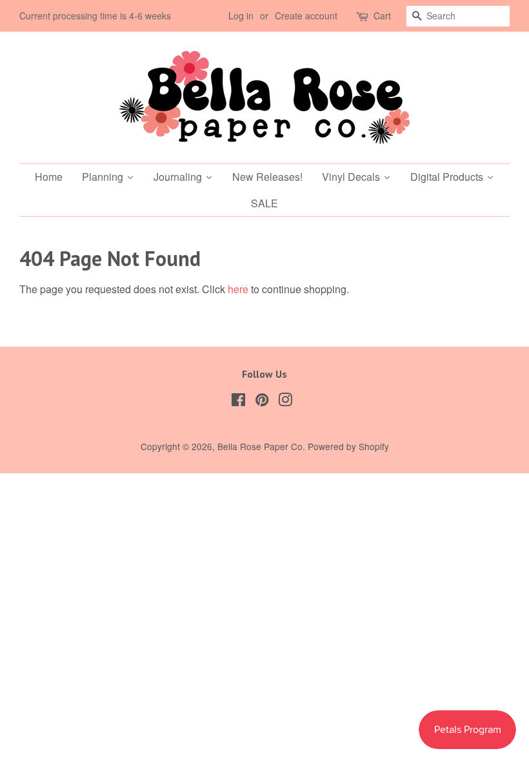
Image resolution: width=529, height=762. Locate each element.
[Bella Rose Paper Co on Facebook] (238, 401)
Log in (241, 15)
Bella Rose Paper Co (260, 446)
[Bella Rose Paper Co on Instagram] (285, 401)
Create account (306, 15)
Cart (382, 15)
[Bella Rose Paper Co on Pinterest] (262, 401)
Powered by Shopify (348, 446)
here (238, 289)
